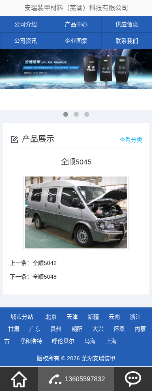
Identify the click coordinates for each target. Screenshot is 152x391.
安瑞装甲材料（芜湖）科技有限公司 (76, 7)
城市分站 (22, 316)
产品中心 (76, 24)
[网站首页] (19, 379)
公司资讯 (25, 41)
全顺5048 (44, 276)
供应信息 (127, 24)
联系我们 (127, 41)
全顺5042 (44, 263)
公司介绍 (25, 24)
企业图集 (76, 41)
